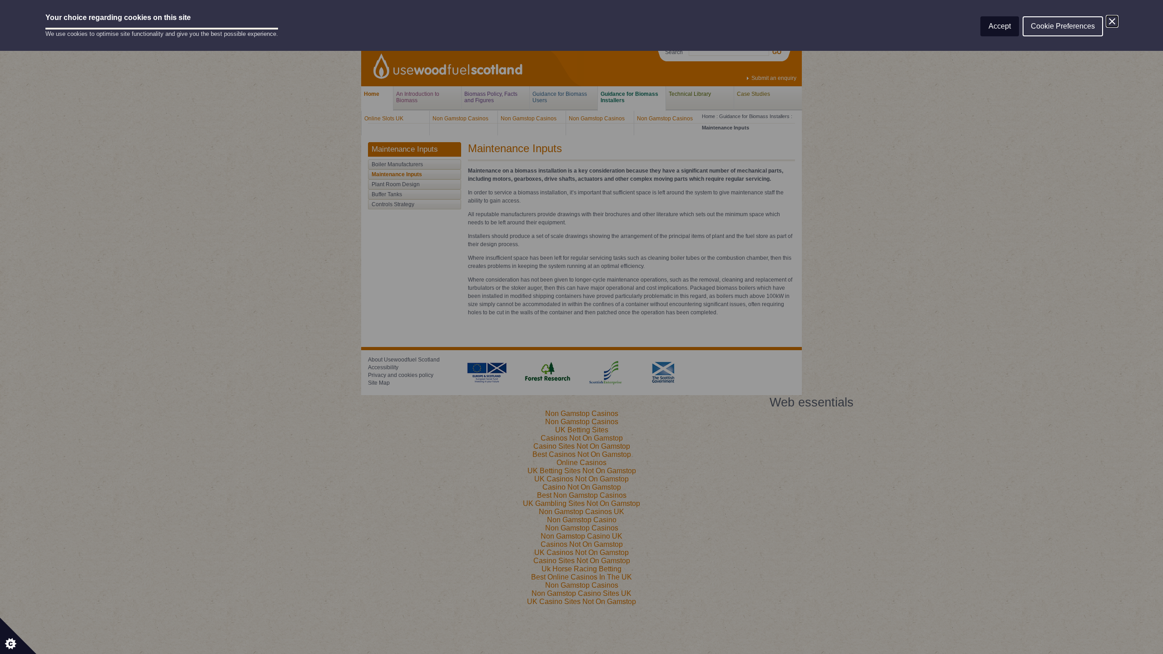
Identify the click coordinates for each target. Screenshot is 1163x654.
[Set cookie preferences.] (18, 636)
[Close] (1112, 21)
